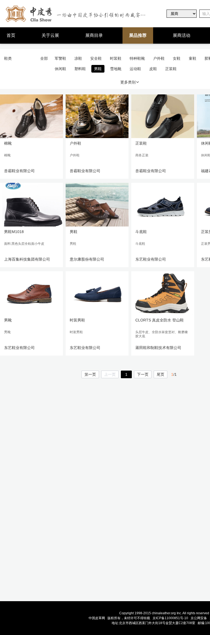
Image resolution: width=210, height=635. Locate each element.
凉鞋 (78, 58)
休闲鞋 (60, 69)
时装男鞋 (77, 320)
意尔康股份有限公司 (87, 259)
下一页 (142, 374)
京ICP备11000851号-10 (170, 618)
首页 (11, 35)
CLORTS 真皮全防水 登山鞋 (159, 320)
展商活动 (181, 35)
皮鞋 (153, 69)
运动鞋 (135, 69)
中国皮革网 (97, 618)
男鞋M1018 (14, 231)
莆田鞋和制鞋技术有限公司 (158, 347)
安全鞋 (96, 58)
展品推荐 (138, 35)
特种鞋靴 (137, 58)
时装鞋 (115, 58)
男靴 (8, 320)
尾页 (160, 374)
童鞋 (192, 58)
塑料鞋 (80, 69)
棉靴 (8, 143)
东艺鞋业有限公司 (150, 259)
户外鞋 (159, 58)
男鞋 (98, 69)
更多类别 (128, 82)
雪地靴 (115, 69)
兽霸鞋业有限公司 (19, 171)
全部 (44, 58)
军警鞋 (60, 58)
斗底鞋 (141, 231)
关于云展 (50, 35)
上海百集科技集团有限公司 (27, 259)
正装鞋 (171, 69)
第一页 (90, 374)
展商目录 (94, 35)
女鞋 (176, 58)
